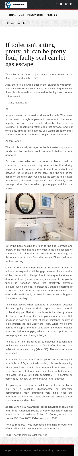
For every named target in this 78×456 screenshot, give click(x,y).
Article (21, 23)
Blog (21, 15)
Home (12, 15)
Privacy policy (35, 15)
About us (52, 15)
